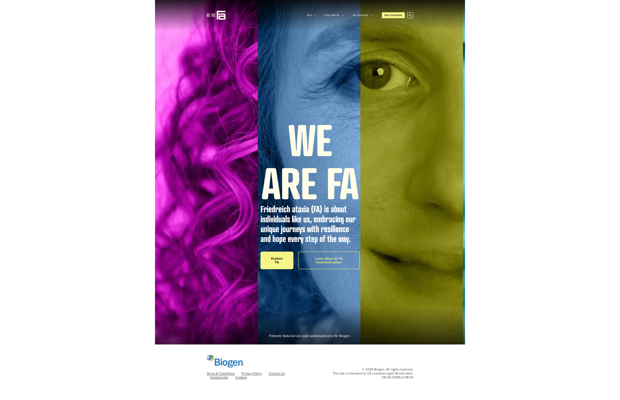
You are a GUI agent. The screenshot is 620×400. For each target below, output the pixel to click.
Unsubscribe (219, 377)
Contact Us (277, 373)
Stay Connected (393, 15)
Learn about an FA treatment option (329, 260)
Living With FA (331, 15)
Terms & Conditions (221, 373)
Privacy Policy (252, 373)
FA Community (360, 15)
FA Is (309, 15)
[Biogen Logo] (225, 361)
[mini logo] (216, 15)
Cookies (241, 377)
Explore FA (277, 260)
